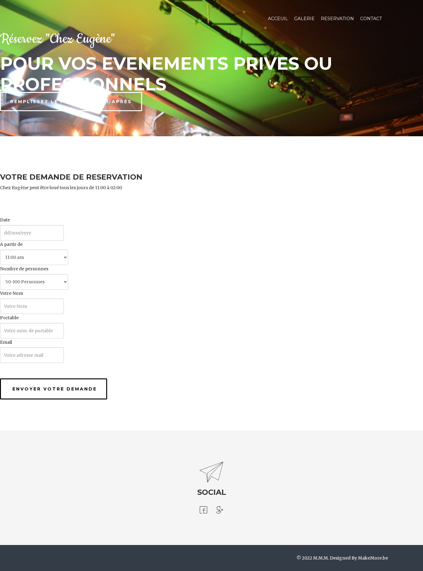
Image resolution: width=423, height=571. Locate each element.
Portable (9, 317)
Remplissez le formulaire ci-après (71, 101)
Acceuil (278, 18)
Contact (371, 18)
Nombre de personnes (24, 269)
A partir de (11, 244)
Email (6, 342)
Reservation (337, 18)
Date (5, 220)
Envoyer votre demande (53, 389)
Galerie (304, 18)
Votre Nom (11, 293)
